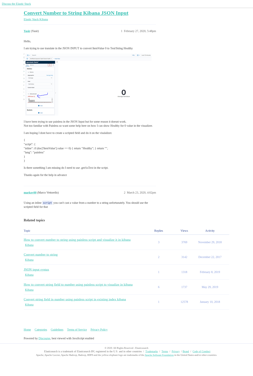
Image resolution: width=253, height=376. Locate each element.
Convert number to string (41, 254)
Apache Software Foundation (159, 355)
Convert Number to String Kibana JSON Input (76, 13)
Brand (186, 351)
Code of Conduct (201, 351)
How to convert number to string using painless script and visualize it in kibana (77, 240)
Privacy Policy (99, 329)
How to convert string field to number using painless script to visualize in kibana (78, 284)
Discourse (44, 338)
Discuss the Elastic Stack (16, 3)
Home (27, 329)
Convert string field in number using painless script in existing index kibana (75, 299)
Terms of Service (77, 329)
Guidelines (57, 329)
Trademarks (151, 351)
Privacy (176, 351)
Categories (41, 329)
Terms (165, 351)
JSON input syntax (36, 269)
